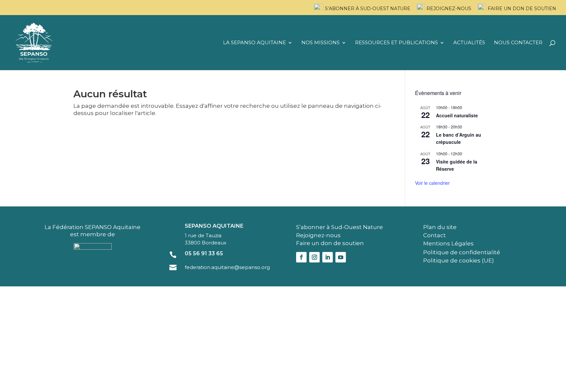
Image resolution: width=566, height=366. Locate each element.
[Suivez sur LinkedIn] (327, 257)
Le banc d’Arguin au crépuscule (458, 138)
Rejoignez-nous (448, 8)
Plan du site (440, 227)
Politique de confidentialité (461, 252)
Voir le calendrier (432, 183)
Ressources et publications (396, 43)
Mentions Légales (448, 243)
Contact (434, 235)
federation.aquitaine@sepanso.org (227, 267)
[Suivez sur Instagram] (314, 257)
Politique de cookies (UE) (458, 260)
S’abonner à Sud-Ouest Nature (367, 8)
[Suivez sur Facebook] (301, 257)
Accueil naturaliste (457, 115)
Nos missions (320, 43)
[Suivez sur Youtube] (340, 257)
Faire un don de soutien (521, 8)
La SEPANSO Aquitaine (254, 43)
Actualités (469, 43)
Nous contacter (518, 43)
